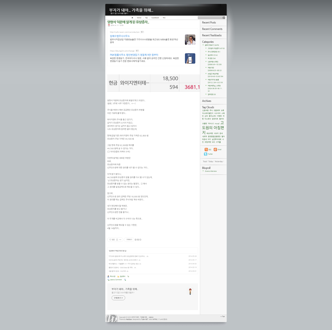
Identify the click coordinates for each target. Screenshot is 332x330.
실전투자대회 (216, 139)
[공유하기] (117, 240)
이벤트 (219, 116)
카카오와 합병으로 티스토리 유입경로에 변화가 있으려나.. (127, 256)
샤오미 (216, 133)
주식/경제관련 (214, 52)
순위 (206, 116)
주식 (211, 110)
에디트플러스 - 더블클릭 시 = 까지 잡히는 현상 (124, 264)
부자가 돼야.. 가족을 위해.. (131, 9)
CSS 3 (165, 319)
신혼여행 (205, 110)
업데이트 (215, 119)
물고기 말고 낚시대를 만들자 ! (123, 293)
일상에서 (111, 251)
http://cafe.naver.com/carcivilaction (124, 32)
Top (223, 316)
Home (133, 18)
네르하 (204, 136)
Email (219, 149)
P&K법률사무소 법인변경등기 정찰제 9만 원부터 (134, 54)
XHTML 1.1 (156, 319)
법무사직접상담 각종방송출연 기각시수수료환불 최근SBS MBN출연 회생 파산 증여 (144, 41)
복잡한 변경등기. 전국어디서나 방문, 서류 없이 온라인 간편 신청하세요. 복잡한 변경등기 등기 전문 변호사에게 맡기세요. (144, 59)
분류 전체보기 (212, 45)
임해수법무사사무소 (120, 36)
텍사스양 (112, 276)
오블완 (204, 123)
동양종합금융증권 (214, 136)
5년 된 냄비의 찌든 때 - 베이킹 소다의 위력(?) (123, 260)
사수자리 (217, 113)
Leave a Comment (116, 279)
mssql (217, 123)
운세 (221, 133)
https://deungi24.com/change (122, 51)
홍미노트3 (212, 116)
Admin (151, 317)
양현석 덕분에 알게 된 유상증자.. (128, 22)
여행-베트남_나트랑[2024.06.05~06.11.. (215, 88)
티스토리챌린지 (207, 113)
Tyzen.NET (144, 319)
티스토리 (208, 119)
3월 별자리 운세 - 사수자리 (117, 271)
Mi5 (213, 142)
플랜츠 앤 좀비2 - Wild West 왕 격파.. (121, 267)
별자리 (221, 119)
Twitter (210, 154)
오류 (222, 110)
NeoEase (129, 319)
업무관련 (212, 94)
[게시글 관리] (120, 240)
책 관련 (212, 58)
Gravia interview (211, 171)
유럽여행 (208, 142)
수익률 (218, 142)
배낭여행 (210, 133)
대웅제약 (217, 110)
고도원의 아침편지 (216, 48)
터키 (209, 139)
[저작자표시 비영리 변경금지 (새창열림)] (137, 240)
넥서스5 (211, 123)
